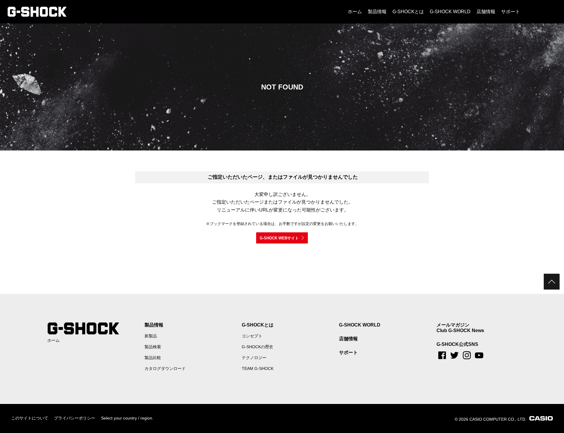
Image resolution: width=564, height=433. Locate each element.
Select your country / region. (127, 418)
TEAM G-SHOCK (257, 368)
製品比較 (153, 357)
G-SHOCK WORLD (359, 324)
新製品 (151, 336)
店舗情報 (348, 338)
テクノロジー (254, 357)
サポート (348, 352)
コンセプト (252, 336)
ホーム (53, 340)
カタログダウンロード (165, 368)
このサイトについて (29, 418)
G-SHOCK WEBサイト (279, 238)
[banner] (37, 11)
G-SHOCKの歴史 (257, 346)
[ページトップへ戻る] (552, 282)
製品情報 (154, 324)
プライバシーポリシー (74, 418)
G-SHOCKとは (257, 324)
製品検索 (153, 346)
